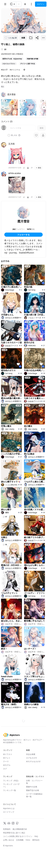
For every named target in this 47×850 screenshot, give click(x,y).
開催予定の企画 (32, 790)
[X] (4, 823)
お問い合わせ (8, 840)
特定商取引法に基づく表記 (14, 832)
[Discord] (8, 823)
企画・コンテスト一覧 (34, 781)
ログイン (40, 4)
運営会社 (36, 840)
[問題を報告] (32, 168)
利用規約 (6, 829)
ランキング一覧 (9, 790)
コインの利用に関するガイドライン (17, 836)
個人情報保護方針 (20, 829)
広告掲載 (20, 840)
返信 (39, 168)
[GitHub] (17, 823)
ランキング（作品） (11, 780)
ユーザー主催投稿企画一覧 (34, 795)
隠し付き (14, 135)
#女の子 (4, 69)
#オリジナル (15, 69)
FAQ (36, 836)
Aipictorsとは (8, 808)
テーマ (6, 761)
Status (28, 840)
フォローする (23, 234)
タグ (5, 768)
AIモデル (6, 765)
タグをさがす (31, 758)
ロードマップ (8, 812)
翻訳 (2, 86)
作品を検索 (30, 754)
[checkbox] (9, 135)
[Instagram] (13, 823)
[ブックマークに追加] (30, 37)
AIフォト (6, 758)
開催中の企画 (31, 786)
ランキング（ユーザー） (11, 785)
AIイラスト (7, 754)
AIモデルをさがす (33, 761)
